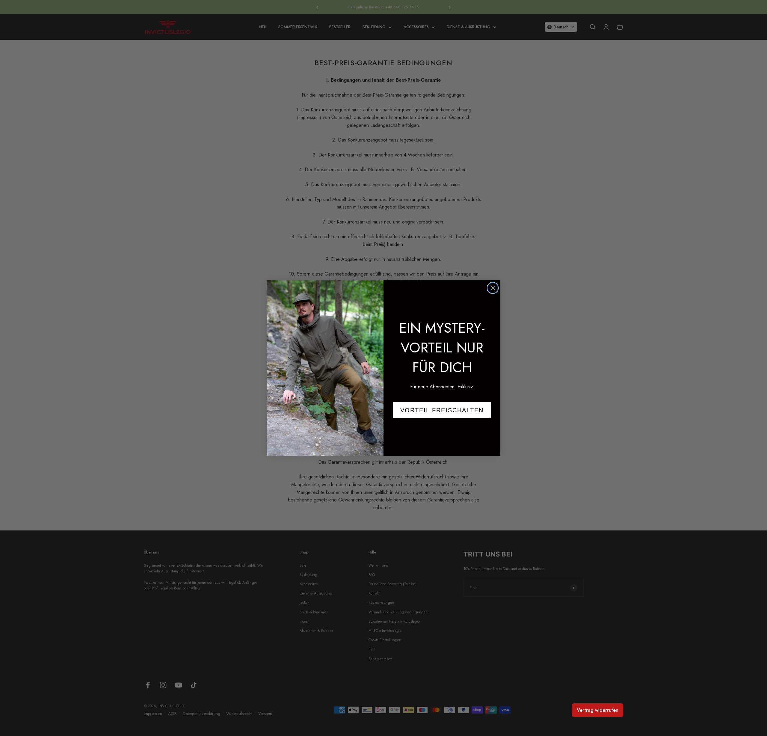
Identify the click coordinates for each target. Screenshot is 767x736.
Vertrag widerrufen (597, 710)
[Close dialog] (492, 288)
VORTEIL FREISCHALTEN (442, 410)
